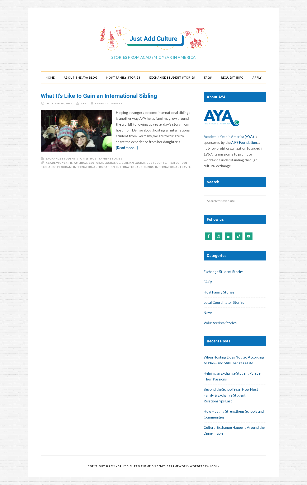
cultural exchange (104, 162)
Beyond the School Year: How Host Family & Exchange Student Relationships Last (231, 395)
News (208, 312)
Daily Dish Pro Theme (134, 466)
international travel (173, 166)
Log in (214, 466)
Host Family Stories (106, 158)
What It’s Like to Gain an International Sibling (99, 96)
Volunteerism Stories (220, 323)
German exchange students (144, 162)
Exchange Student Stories (67, 158)
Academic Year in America (66, 162)
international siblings (135, 166)
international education (94, 166)
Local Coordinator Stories (224, 302)
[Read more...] (127, 148)
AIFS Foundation (244, 142)
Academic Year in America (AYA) (229, 136)
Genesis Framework (172, 466)
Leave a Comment (109, 103)
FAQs (208, 282)
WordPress (199, 466)
